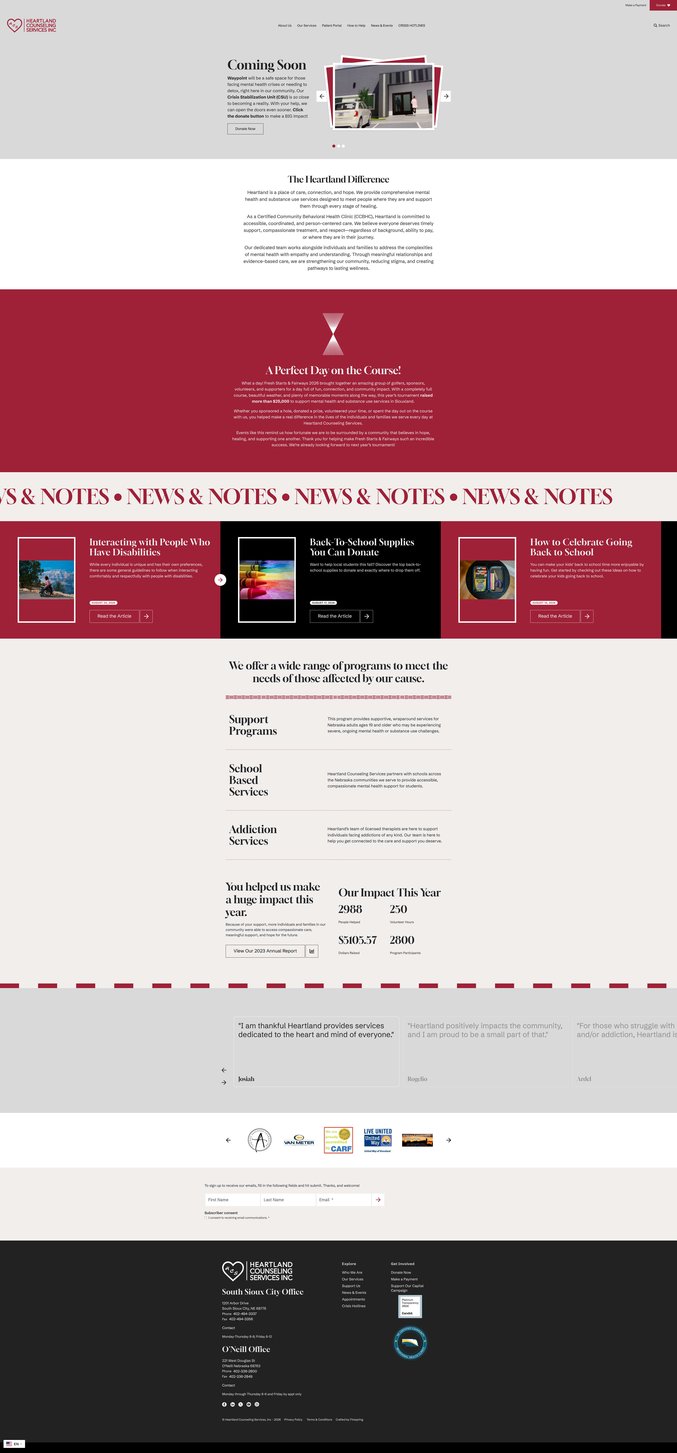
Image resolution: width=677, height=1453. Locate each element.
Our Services (306, 25)
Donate (661, 5)
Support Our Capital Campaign (407, 1288)
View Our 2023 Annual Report (265, 951)
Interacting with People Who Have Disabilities (590, 547)
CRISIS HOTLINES (411, 25)
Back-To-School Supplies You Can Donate (142, 547)
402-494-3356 (241, 1319)
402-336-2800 (245, 1371)
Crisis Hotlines (353, 1306)
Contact (228, 1328)
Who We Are (352, 1272)
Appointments (353, 1299)
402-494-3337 (245, 1314)
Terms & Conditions (319, 1419)
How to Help (356, 25)
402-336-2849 (240, 1376)
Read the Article (118, 618)
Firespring (356, 1419)
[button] (662, 25)
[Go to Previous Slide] (224, 1070)
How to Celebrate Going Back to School (361, 547)
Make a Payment (636, 5)
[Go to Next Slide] (220, 580)
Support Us (351, 1286)
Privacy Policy (293, 1419)
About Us (285, 25)
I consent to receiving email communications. (238, 1218)
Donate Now (401, 1272)
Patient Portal (332, 25)
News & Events (382, 25)
